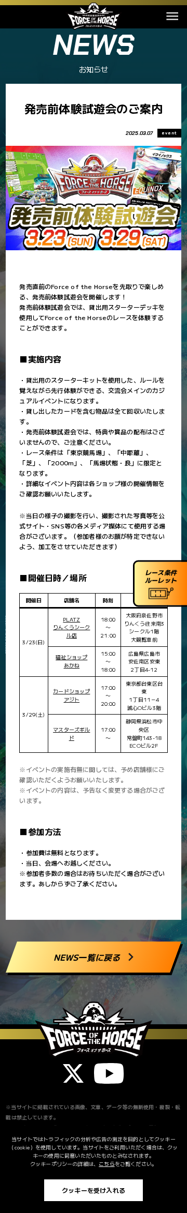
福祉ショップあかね (71, 661)
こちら (107, 1163)
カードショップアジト (71, 695)
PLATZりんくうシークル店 (71, 627)
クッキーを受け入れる (93, 1190)
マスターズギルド (71, 733)
